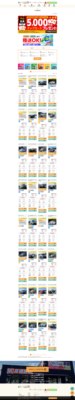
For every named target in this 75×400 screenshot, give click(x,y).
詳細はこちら (22, 105)
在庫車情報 (20, 394)
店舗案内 (44, 6)
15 (42, 71)
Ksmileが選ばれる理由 (32, 6)
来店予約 (48, 3)
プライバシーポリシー (37, 394)
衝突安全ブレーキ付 (51, 54)
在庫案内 (25, 6)
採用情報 (54, 6)
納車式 (49, 6)
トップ (20, 6)
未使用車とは (39, 6)
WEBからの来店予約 (36, 369)
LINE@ (51, 2)
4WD (49, 55)
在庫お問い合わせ (22, 103)
